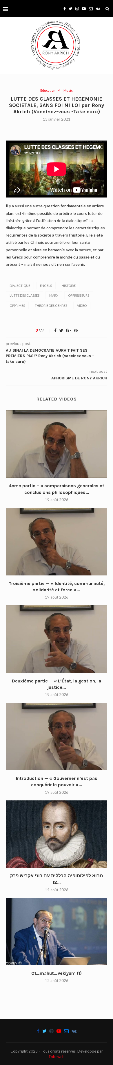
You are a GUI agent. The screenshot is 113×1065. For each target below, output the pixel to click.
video (82, 305)
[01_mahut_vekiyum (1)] (56, 931)
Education (47, 90)
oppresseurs (78, 295)
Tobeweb (56, 1056)
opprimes (17, 305)
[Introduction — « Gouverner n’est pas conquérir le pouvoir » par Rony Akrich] (56, 736)
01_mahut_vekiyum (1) (56, 973)
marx (53, 295)
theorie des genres (51, 305)
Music (68, 90)
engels (46, 285)
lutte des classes (24, 295)
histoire (69, 285)
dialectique (20, 285)
